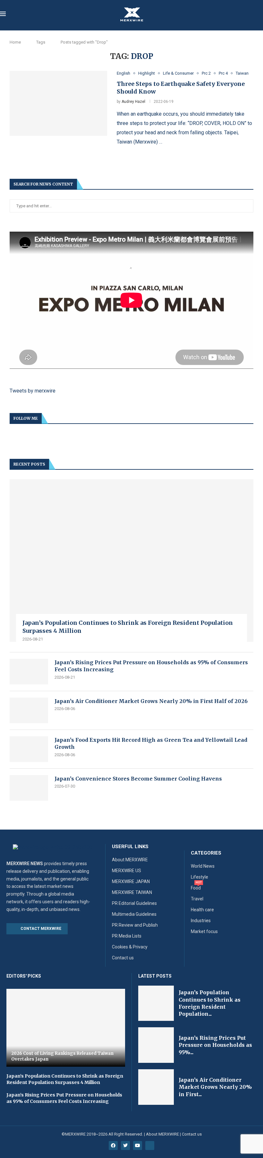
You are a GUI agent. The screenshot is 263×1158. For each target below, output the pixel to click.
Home (15, 42)
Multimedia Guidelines (134, 914)
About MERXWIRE (130, 859)
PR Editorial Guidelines (134, 903)
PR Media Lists (126, 936)
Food (196, 888)
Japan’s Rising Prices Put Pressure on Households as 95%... (215, 1045)
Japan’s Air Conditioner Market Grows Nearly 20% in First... (215, 1087)
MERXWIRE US (126, 870)
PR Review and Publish (135, 925)
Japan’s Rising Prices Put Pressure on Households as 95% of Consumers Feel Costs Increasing (151, 666)
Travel (197, 899)
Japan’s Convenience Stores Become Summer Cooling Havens (138, 778)
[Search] (260, 14)
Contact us (123, 957)
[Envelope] (149, 1145)
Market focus (204, 931)
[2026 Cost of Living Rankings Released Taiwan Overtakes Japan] (65, 1028)
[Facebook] (113, 1145)
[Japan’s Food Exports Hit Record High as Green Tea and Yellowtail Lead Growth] (29, 749)
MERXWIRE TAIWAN (132, 892)
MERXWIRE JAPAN (131, 881)
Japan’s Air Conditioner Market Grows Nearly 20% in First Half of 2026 (151, 701)
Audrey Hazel (133, 101)
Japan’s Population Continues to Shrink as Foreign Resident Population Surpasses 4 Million (127, 626)
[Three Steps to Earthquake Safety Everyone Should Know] (58, 103)
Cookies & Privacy (130, 947)
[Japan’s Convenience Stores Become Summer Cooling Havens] (29, 788)
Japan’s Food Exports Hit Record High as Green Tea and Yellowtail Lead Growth (151, 743)
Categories (206, 853)
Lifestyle (199, 877)
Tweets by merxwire (32, 391)
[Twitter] (125, 1145)
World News (203, 866)
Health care (202, 909)
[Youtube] (137, 1145)
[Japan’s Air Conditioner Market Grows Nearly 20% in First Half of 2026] (29, 710)
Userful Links (130, 846)
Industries (201, 920)
